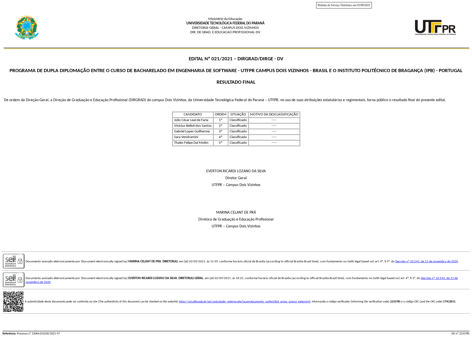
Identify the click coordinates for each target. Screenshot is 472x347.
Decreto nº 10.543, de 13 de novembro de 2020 (426, 261)
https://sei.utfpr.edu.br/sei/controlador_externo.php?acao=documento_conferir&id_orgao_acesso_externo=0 (244, 301)
